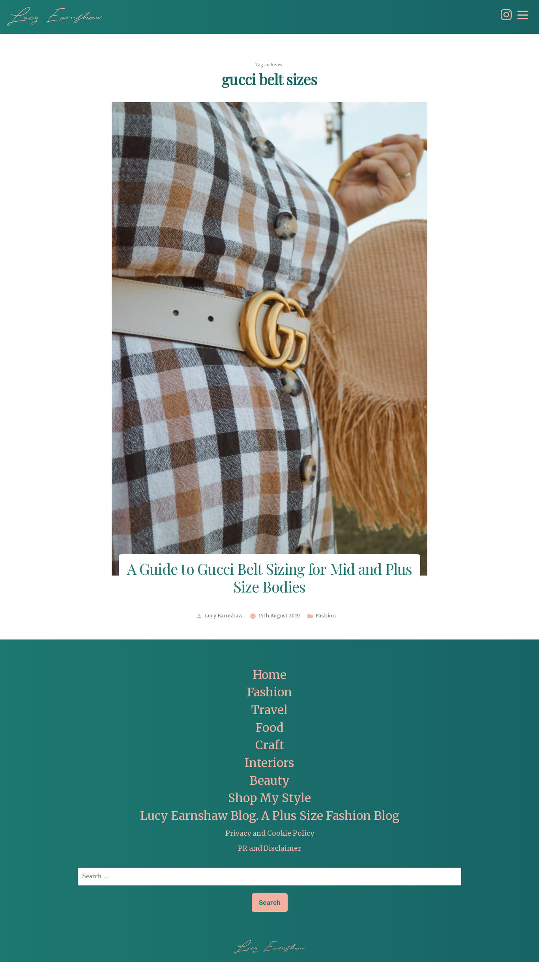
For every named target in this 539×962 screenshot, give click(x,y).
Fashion (326, 616)
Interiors (269, 763)
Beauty (269, 780)
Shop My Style (269, 798)
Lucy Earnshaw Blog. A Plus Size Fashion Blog (269, 815)
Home (269, 675)
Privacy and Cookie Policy (269, 833)
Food (270, 727)
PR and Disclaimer (269, 848)
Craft (269, 745)
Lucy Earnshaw (224, 616)
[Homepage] (54, 16)
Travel (269, 710)
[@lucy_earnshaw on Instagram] (504, 18)
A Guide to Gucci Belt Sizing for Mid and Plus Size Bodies (269, 579)
